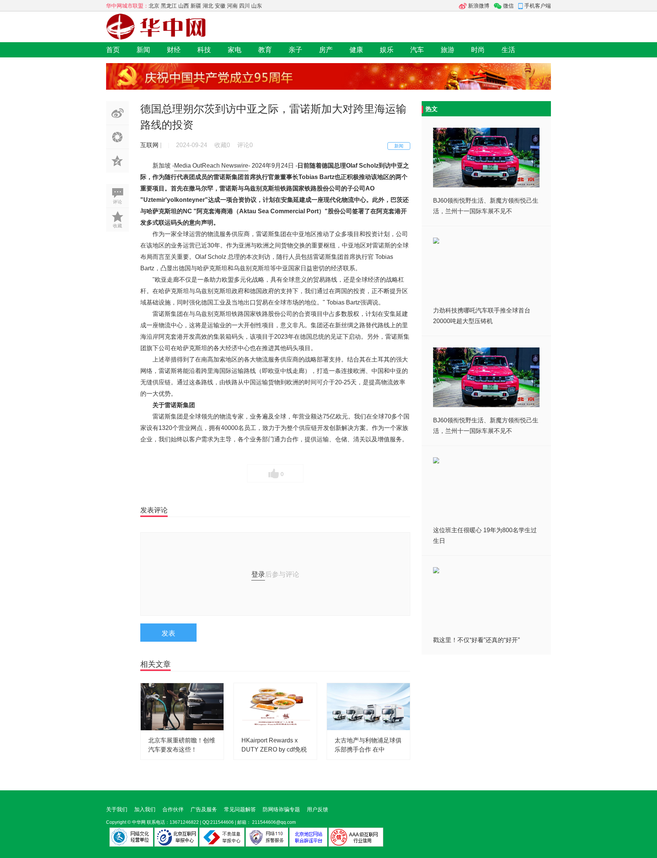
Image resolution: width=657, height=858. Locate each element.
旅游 (447, 50)
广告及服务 (203, 809)
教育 (265, 50)
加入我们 (145, 809)
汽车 (417, 50)
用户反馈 (317, 809)
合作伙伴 (173, 809)
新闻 (143, 50)
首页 (113, 50)
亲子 (295, 50)
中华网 (139, 822)
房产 (326, 50)
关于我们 (116, 809)
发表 (168, 633)
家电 (234, 50)
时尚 (478, 50)
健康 (356, 50)
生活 (508, 50)
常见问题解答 (240, 809)
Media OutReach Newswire (211, 165)
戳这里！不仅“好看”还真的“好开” (476, 640)
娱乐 (387, 50)
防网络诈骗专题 (281, 809)
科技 (204, 50)
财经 (174, 50)
